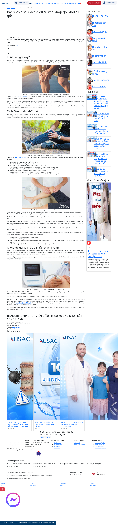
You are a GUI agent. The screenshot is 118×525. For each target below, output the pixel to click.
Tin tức (13, 8)
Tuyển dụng (57, 448)
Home (8, 8)
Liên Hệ (78, 3)
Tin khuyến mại (58, 444)
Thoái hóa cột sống (100, 443)
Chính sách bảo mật (79, 444)
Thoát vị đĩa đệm (99, 446)
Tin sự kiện (57, 446)
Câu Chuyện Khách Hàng (59, 3)
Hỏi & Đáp (73, 3)
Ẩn (17, 45)
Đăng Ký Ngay (45, 437)
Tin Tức (68, 3)
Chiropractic (41, 3)
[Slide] (91, 269)
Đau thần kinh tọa (100, 444)
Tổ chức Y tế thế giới (23, 96)
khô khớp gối (14, 329)
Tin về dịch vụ (57, 443)
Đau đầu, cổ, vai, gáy (100, 448)
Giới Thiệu (34, 3)
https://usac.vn (16, 327)
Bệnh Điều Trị (48, 3)
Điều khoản (77, 443)
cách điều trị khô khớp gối (23, 303)
